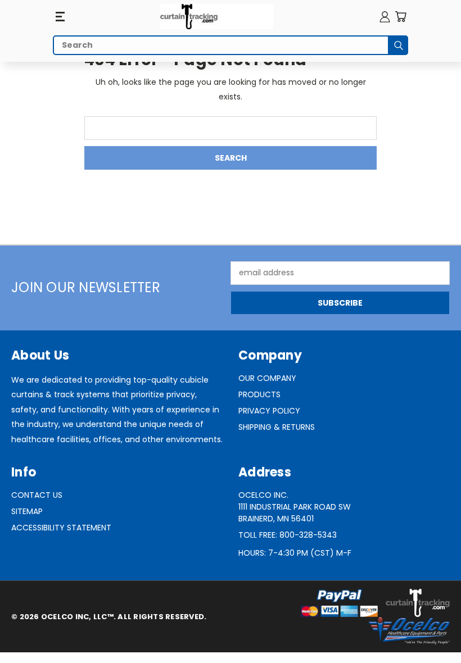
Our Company (267, 378)
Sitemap (27, 511)
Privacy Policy (269, 410)
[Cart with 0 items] (400, 16)
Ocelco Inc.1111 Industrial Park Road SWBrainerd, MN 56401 (294, 506)
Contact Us (36, 495)
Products (259, 394)
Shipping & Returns (276, 427)
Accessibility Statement (61, 527)
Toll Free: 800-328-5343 (287, 535)
